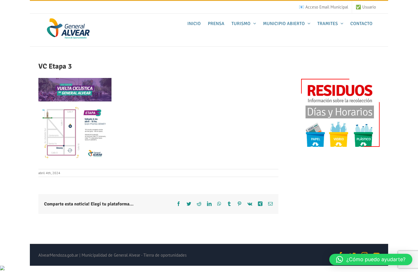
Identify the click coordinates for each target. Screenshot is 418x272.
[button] (370, 259)
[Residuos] (340, 81)
